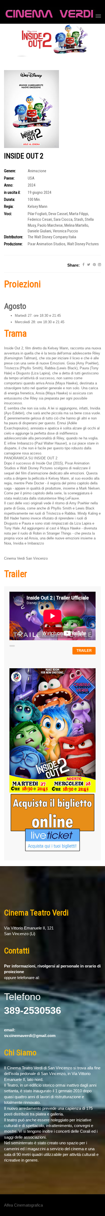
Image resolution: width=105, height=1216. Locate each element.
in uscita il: (12, 192)
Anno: (8, 185)
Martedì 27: (24, 316)
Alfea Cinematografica (23, 1205)
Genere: (10, 170)
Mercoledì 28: (25, 322)
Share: (73, 265)
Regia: (8, 206)
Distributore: (13, 237)
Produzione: (13, 244)
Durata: (9, 199)
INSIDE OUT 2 (24, 155)
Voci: (8, 213)
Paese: (9, 178)
